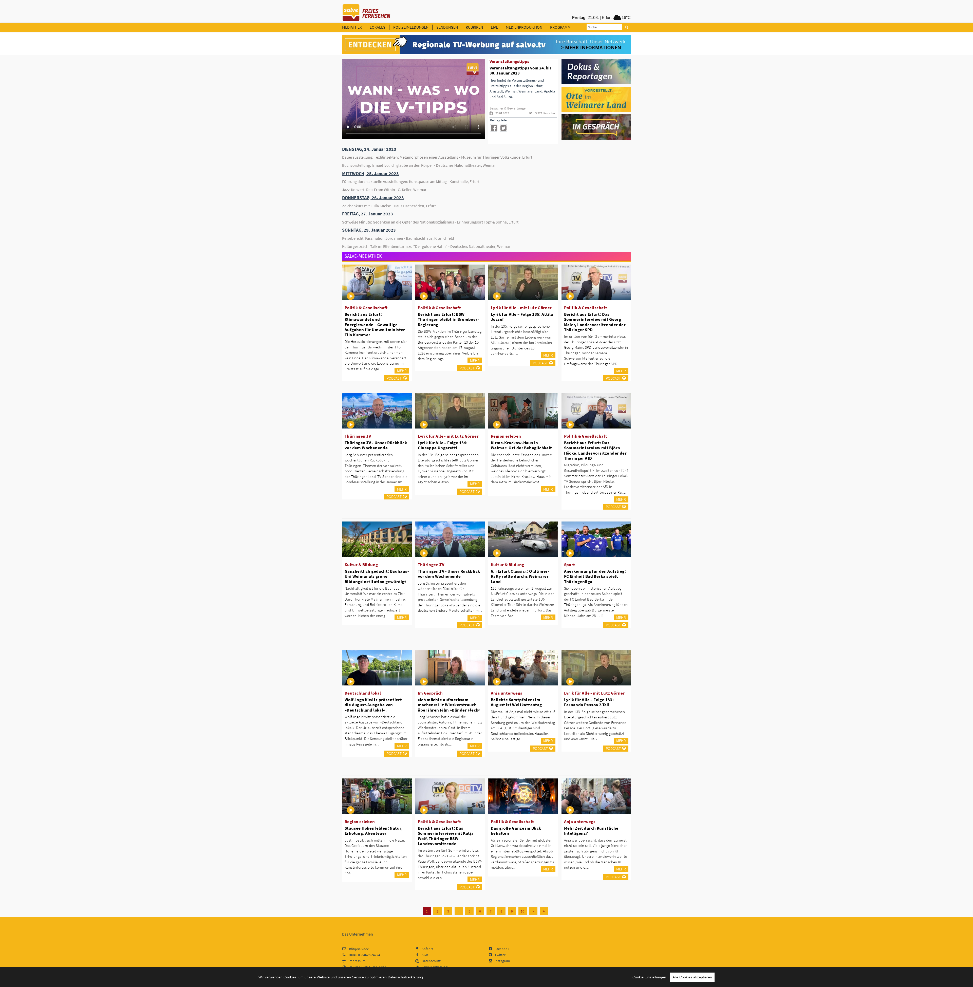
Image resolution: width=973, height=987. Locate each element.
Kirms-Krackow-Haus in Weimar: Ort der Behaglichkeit (521, 445)
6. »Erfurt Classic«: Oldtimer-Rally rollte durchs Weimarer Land (520, 576)
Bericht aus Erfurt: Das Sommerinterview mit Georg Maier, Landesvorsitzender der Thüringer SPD (595, 321)
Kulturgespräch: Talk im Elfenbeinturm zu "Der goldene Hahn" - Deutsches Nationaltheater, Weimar (426, 246)
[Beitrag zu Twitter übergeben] (503, 128)
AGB (425, 955)
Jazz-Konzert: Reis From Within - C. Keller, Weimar (384, 189)
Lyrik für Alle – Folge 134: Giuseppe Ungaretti (443, 445)
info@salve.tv (358, 948)
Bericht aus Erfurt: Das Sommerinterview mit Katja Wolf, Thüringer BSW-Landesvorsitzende (446, 835)
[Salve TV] (366, 11)
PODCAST (394, 378)
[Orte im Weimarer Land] (596, 99)
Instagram (502, 961)
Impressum (357, 961)
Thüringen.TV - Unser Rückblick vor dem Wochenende (376, 445)
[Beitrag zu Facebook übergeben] (493, 128)
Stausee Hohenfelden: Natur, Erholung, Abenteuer (374, 830)
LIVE (494, 27)
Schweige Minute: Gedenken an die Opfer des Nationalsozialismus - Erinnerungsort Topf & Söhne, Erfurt (430, 222)
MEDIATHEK (352, 27)
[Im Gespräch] (596, 126)
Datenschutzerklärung (405, 977)
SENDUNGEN (447, 27)
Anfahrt (427, 948)
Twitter (500, 955)
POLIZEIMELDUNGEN (410, 27)
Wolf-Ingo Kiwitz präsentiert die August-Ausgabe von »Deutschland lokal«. (373, 705)
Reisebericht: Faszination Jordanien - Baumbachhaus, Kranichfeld (398, 238)
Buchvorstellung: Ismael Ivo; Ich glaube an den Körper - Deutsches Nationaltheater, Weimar (419, 165)
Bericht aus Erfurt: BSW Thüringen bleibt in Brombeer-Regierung (448, 319)
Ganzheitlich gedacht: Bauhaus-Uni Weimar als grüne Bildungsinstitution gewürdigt (377, 576)
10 (522, 911)
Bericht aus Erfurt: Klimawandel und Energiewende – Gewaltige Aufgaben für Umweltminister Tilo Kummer (375, 324)
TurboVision (378, 967)
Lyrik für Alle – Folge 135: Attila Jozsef (522, 316)
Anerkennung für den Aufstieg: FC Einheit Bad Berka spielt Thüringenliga (595, 576)
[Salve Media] (486, 44)
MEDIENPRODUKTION (524, 27)
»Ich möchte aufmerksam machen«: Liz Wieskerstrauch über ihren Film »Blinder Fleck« (449, 705)
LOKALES (377, 27)
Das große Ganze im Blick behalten (516, 830)
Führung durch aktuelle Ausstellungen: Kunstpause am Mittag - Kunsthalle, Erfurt (410, 181)
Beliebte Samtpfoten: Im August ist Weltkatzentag (516, 702)
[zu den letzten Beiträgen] (544, 911)
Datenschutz (431, 961)
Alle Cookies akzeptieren (692, 977)
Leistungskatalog (434, 967)
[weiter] (533, 911)
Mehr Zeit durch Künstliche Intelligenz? (591, 830)
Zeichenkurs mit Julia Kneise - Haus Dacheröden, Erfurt (389, 205)
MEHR (402, 370)
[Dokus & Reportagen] (596, 71)
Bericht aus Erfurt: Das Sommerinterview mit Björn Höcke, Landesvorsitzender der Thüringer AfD (595, 450)
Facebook (502, 948)
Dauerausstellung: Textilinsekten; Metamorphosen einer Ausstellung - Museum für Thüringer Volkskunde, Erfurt (437, 157)
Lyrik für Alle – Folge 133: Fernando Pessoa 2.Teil (589, 702)
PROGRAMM (560, 27)
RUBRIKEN (474, 27)
